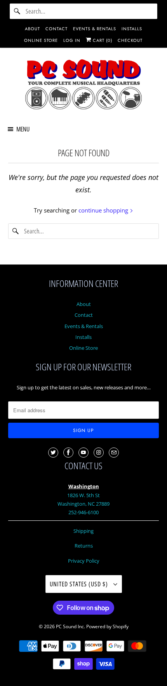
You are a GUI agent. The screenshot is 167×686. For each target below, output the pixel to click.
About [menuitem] (32, 29)
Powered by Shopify (107, 626)
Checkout (130, 40)
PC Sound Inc (70, 626)
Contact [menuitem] (56, 29)
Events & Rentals (83, 326)
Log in (71, 40)
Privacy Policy (83, 560)
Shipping (83, 530)
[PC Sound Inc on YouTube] (83, 453)
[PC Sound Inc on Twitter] (53, 453)
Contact (84, 314)
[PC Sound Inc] (83, 85)
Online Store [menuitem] (41, 40)
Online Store (83, 347)
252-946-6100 (83, 512)
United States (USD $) (80, 584)
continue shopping (104, 210)
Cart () (101, 40)
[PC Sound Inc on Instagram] (99, 453)
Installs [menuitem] (132, 29)
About (84, 304)
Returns (84, 545)
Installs (83, 336)
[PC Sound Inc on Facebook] (68, 453)
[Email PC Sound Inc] (114, 453)
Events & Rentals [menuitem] (94, 29)
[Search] (17, 11)
